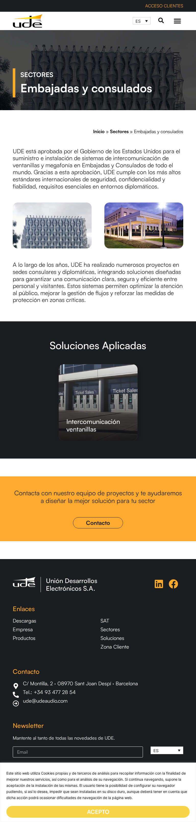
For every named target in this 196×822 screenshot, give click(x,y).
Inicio (99, 131)
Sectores (119, 131)
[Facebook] (173, 584)
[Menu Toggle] (177, 21)
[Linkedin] (159, 584)
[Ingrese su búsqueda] (161, 21)
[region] (98, 792)
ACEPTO (98, 811)
